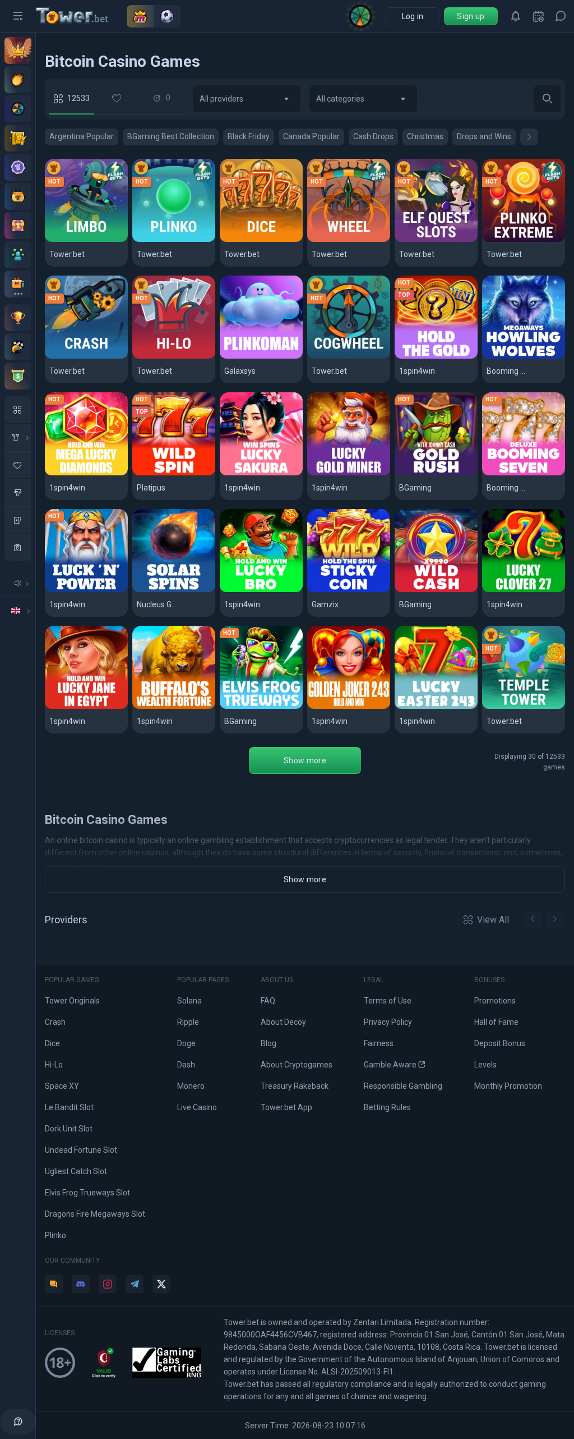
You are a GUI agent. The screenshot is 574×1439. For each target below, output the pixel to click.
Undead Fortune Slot (81, 1149)
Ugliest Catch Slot (76, 1171)
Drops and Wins (484, 136)
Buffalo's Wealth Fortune (174, 707)
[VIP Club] (17, 50)
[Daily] (538, 16)
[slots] (17, 492)
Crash (62, 356)
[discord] (81, 1284)
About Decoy (283, 1022)
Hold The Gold (429, 356)
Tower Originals (72, 1000)
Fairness (379, 1043)
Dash (186, 1064)
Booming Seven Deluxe (524, 473)
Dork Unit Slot (68, 1128)
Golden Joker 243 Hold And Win (349, 707)
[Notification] (516, 16)
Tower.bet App (286, 1107)
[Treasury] (17, 225)
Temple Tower (517, 707)
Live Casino (197, 1107)
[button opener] (18, 16)
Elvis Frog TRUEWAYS (261, 707)
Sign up (470, 16)
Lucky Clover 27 (520, 590)
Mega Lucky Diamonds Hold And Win (86, 473)
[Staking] (17, 138)
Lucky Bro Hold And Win (261, 590)
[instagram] (108, 1284)
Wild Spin (155, 473)
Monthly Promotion (508, 1085)
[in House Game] (17, 437)
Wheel (325, 240)
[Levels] (17, 167)
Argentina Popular (81, 136)
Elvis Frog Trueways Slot (87, 1192)
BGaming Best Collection (170, 136)
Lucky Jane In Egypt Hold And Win (86, 707)
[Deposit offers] (17, 79)
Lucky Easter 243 (435, 707)
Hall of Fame (496, 1022)
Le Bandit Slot (69, 1107)
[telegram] (135, 1284)
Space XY (62, 1085)
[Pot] (17, 196)
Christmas (425, 136)
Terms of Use (387, 1000)
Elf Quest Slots (430, 240)
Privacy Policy (388, 1022)
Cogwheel (333, 356)
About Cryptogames (296, 1064)
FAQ (268, 1000)
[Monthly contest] (17, 317)
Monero (191, 1085)
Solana (189, 1000)
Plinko (150, 240)
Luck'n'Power (78, 590)
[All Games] (17, 409)
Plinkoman (246, 356)
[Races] (17, 346)
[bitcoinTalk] (54, 1284)
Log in (413, 16)
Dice (233, 240)
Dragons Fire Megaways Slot (95, 1213)
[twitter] (161, 1284)
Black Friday (249, 136)
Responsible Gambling (403, 1085)
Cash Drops (373, 136)
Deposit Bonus (499, 1043)
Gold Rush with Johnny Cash (436, 473)
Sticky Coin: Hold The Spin (349, 590)
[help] (18, 1422)
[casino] (17, 547)
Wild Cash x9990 (433, 590)
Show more (305, 760)
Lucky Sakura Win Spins (261, 473)
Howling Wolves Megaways (524, 356)
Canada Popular (311, 136)
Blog (268, 1043)
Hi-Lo (148, 356)
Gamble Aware (390, 1064)
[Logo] (81, 16)
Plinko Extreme (519, 240)
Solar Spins (160, 590)
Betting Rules (387, 1107)
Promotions (495, 1000)
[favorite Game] (17, 464)
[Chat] (561, 16)
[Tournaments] (17, 376)
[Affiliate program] (17, 254)
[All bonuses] (17, 284)
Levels (485, 1064)
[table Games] (17, 519)
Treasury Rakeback (294, 1085)
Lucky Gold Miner (348, 473)
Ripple (188, 1022)
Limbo (62, 240)
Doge (186, 1043)
